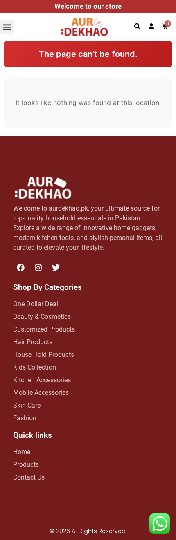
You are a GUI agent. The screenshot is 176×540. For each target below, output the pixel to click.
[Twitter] (56, 267)
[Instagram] (38, 267)
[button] (7, 27)
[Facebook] (21, 267)
